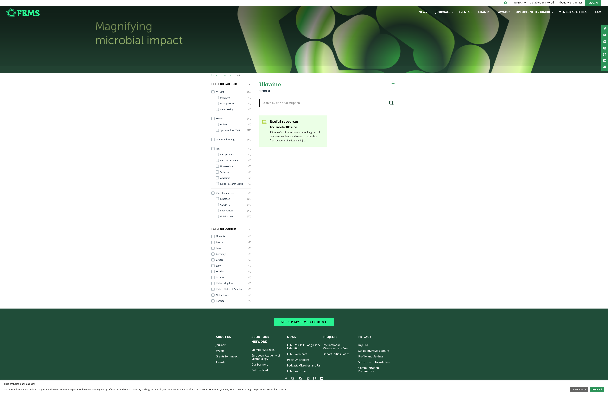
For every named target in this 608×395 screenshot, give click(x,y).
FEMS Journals (227, 103)
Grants (484, 12)
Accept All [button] (597, 389)
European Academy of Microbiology (265, 357)
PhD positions (227, 154)
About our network (260, 339)
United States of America (229, 289)
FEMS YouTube (296, 371)
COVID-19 (225, 205)
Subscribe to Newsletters (374, 362)
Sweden (220, 271)
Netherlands (222, 295)
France (219, 248)
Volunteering (226, 109)
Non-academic (227, 166)
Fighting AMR (226, 216)
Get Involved (259, 370)
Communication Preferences (368, 369)
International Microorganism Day (335, 346)
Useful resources (225, 193)
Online (223, 124)
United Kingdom (224, 283)
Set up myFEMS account (304, 322)
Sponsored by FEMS (230, 130)
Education (225, 97)
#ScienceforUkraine (283, 127)
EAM (598, 12)
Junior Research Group (231, 184)
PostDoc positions (229, 160)
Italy (218, 265)
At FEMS (220, 91)
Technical (224, 172)
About (562, 2)
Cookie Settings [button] (579, 389)
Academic (225, 178)
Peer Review (226, 210)
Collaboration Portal (542, 2)
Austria (220, 242)
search (391, 104)
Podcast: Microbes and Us (303, 365)
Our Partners (259, 364)
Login (593, 2)
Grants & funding (225, 139)
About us (223, 337)
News (423, 12)
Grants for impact (227, 356)
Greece (219, 259)
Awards (504, 12)
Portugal (220, 300)
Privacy (364, 337)
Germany (221, 254)
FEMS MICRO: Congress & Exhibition (303, 346)
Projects (330, 337)
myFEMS (518, 2)
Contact (577, 2)
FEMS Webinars (297, 354)
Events (464, 12)
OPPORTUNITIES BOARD (533, 12)
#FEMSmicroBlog (298, 359)
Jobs (218, 148)
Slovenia (220, 236)
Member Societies (572, 12)
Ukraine (220, 277)
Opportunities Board (336, 354)
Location (226, 75)
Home (214, 75)
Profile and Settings (370, 356)
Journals (443, 12)
